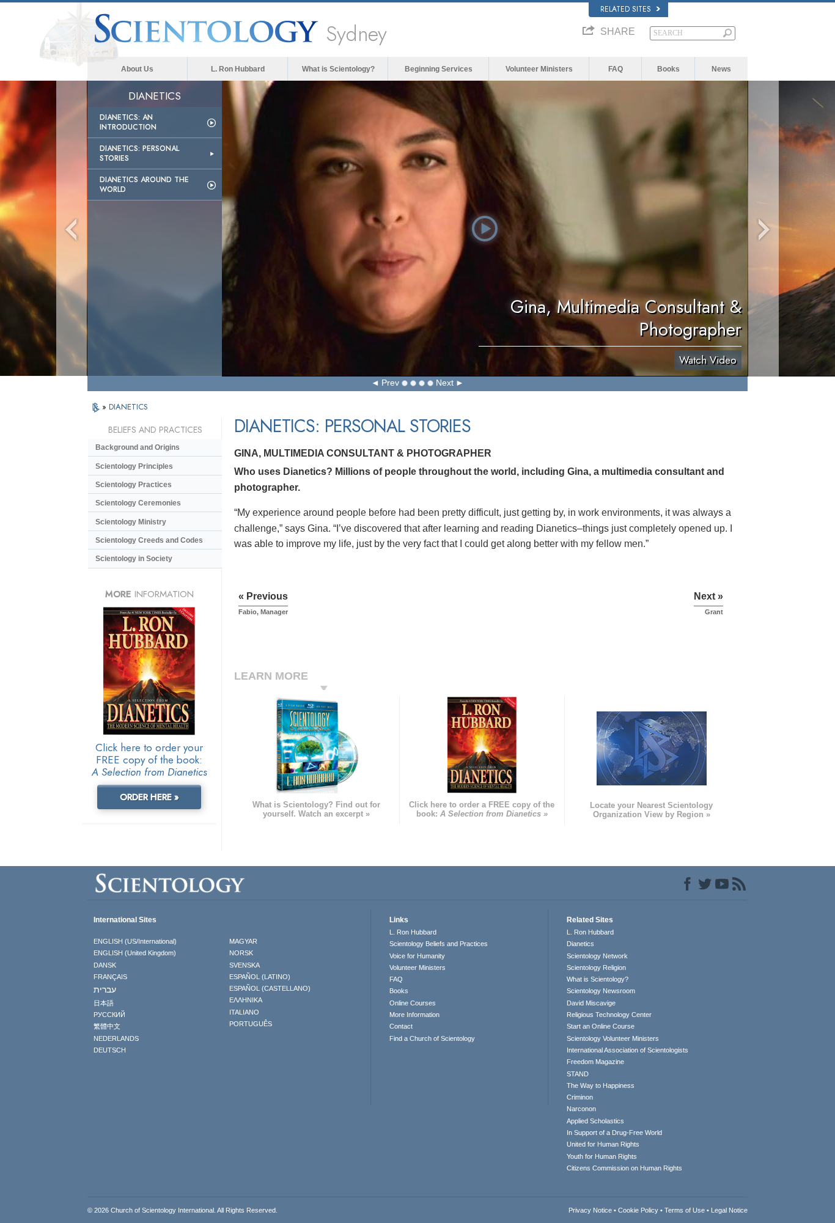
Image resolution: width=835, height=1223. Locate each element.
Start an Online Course (601, 1026)
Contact (401, 1026)
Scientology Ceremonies (138, 503)
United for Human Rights (603, 1144)
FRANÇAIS (110, 976)
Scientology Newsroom (601, 990)
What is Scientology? (338, 69)
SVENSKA (244, 965)
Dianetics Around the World (144, 184)
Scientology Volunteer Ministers (613, 1038)
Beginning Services (439, 69)
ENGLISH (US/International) (135, 941)
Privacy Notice (590, 1210)
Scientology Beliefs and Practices (438, 943)
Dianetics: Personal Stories (139, 153)
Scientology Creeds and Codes (149, 540)
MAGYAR (243, 941)
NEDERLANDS (116, 1038)
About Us (137, 69)
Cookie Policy (638, 1210)
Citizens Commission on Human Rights (624, 1168)
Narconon (581, 1108)
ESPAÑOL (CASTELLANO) (270, 988)
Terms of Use (684, 1210)
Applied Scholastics (595, 1121)
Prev (390, 382)
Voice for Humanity (417, 956)
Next (445, 382)
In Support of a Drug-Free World (614, 1132)
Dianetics (580, 943)
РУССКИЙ (109, 1014)
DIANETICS (128, 407)
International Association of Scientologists (627, 1050)
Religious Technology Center (609, 1014)
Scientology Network (597, 956)
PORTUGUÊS (250, 1023)
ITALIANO (244, 1012)
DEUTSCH (110, 1050)
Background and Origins (137, 447)
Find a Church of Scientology (432, 1038)
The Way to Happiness (601, 1085)
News (721, 69)
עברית (105, 989)
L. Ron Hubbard (238, 69)
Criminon (580, 1097)
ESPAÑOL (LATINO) (259, 976)
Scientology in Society (133, 558)
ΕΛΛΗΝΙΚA (245, 1000)
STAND (578, 1074)
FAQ (615, 69)
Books (668, 69)
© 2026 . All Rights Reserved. (182, 1210)
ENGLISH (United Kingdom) (135, 953)
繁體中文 (107, 1026)
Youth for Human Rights (602, 1156)
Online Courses (412, 1003)
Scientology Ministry (130, 522)
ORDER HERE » (149, 797)
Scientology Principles (134, 466)
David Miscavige (591, 1003)
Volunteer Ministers (539, 69)
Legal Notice (729, 1210)
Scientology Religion (596, 967)
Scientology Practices (133, 484)
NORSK (241, 953)
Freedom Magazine (595, 1061)
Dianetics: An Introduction (128, 122)
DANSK (105, 965)
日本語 (104, 1003)
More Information (414, 1014)
